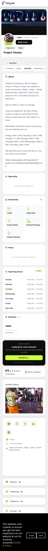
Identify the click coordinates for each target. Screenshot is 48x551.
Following (14, 492)
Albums (13, 482)
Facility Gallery (12, 384)
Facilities (13, 63)
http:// (12, 439)
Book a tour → (24, 42)
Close (41, 535)
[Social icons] (9, 432)
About (19, 68)
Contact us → (24, 358)
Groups (13, 511)
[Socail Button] (9, 424)
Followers (14, 501)
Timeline (10, 68)
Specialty (27, 68)
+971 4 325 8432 (16, 443)
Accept (31, 535)
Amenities (39, 68)
